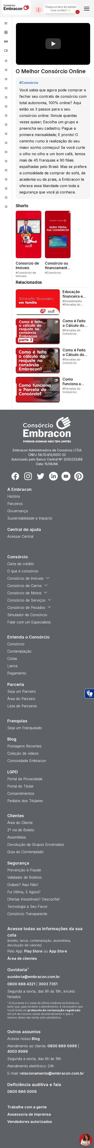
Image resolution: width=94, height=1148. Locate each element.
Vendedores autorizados (29, 1121)
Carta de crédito (20, 563)
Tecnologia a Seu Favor (27, 906)
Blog (35, 1038)
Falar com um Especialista (29, 622)
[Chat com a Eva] (85, 1139)
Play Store (33, 951)
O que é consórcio (22, 571)
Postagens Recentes (24, 746)
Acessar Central (20, 536)
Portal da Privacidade (24, 779)
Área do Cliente (20, 822)
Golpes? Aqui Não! (22, 884)
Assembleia (16, 837)
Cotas (12, 658)
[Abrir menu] (86, 8)
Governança (17, 511)
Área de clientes (22, 958)
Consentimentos (20, 793)
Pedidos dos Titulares (25, 800)
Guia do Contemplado (25, 851)
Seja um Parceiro (21, 691)
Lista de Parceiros (22, 706)
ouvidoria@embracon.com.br (33, 976)
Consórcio (15, 644)
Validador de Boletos (24, 877)
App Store (58, 951)
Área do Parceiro (21, 698)
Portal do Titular (20, 786)
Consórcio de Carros (24, 585)
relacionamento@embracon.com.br (52, 1073)
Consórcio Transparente (27, 913)
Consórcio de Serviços (26, 600)
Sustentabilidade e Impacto (29, 518)
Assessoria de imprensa (29, 1114)
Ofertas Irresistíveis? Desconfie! (33, 899)
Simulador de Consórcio (27, 615)
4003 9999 (17, 1051)
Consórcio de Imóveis (25, 578)
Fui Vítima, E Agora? (24, 892)
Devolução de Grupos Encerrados (35, 844)
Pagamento (16, 673)
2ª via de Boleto (20, 830)
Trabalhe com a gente (27, 1107)
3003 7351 (48, 984)
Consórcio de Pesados (26, 607)
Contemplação (19, 651)
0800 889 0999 (62, 1046)
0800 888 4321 (21, 984)
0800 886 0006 (22, 1091)
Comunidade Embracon (26, 760)
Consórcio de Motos (24, 593)
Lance (12, 666)
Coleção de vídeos (23, 753)
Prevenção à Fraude (24, 870)
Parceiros (15, 503)
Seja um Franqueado (24, 728)
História (13, 496)
